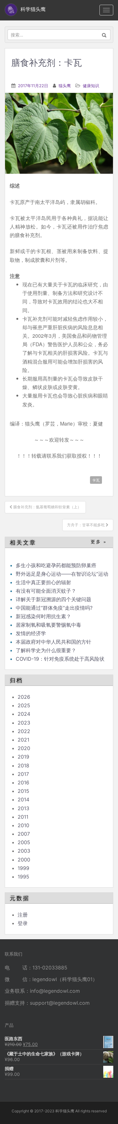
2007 (24, 834)
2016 (23, 782)
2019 (23, 757)
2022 (24, 731)
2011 (23, 817)
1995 (23, 876)
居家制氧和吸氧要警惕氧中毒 (48, 625)
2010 (23, 825)
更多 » (99, 541)
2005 (24, 842)
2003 (24, 851)
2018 (23, 765)
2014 (23, 799)
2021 (23, 740)
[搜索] (104, 34)
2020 (24, 748)
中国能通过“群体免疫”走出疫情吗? (54, 608)
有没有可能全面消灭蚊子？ (46, 591)
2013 (23, 808)
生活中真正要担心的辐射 (43, 582)
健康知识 (91, 85)
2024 (24, 714)
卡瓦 (96, 480)
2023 (24, 723)
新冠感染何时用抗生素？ (43, 616)
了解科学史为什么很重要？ (46, 650)
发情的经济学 (31, 633)
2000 (24, 859)
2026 (24, 697)
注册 (23, 915)
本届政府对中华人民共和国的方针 (53, 642)
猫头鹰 (65, 85)
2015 (23, 791)
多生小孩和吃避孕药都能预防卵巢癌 (56, 565)
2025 (24, 705)
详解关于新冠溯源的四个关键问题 (53, 599)
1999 (23, 868)
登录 (23, 923)
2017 (23, 774)
